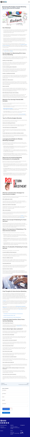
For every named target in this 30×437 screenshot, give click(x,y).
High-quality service (19, 325)
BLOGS (21, 430)
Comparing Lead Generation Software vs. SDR (9, 315)
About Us (1, 430)
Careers (11, 430)
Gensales (4, 300)
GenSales (22, 215)
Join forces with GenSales (22, 114)
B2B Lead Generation (3, 425)
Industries (11, 425)
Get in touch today (22, 217)
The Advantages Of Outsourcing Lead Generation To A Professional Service (13, 313)
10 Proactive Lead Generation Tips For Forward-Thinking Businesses (12, 317)
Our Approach (22, 425)
